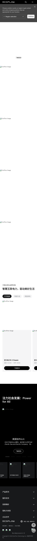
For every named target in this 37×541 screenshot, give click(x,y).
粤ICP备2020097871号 (18, 533)
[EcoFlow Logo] (8, 2)
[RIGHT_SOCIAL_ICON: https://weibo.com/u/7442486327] (3, 530)
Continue (31, 16)
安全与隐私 (17, 525)
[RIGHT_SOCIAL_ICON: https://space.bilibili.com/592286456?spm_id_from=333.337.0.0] (10, 530)
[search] (25, 2)
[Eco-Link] (16, 344)
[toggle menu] (32, 2)
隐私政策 (4, 525)
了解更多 (18, 451)
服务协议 (11, 525)
